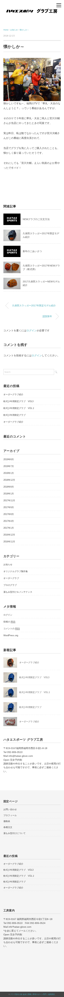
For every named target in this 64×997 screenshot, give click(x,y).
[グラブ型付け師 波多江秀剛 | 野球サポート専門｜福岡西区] (32, 11)
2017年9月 (8, 507)
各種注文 (7, 827)
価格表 (6, 821)
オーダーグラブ (11, 578)
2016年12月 (9, 534)
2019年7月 (8, 466)
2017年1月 (8, 528)
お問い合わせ (10, 809)
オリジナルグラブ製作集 (15, 571)
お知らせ (7, 564)
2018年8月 (8, 486)
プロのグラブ (10, 585)
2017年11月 (9, 500)
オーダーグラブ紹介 (13, 394)
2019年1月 (8, 473)
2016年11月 (9, 541)
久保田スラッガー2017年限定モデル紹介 (34, 305)
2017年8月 (8, 514)
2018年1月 (8, 493)
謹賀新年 (47, 316)
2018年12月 (9, 480)
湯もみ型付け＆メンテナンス (17, 592)
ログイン (31, 330)
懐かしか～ (24, 30)
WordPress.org (10, 635)
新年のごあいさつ (32, 251)
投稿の (9, 621)
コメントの (11, 628)
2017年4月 (8, 521)
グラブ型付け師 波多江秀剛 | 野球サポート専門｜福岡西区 (32, 994)
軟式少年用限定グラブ (14, 415)
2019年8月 (8, 459)
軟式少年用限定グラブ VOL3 (18, 401)
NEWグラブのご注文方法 (36, 219)
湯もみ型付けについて (14, 833)
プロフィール (10, 815)
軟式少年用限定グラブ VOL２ (18, 408)
